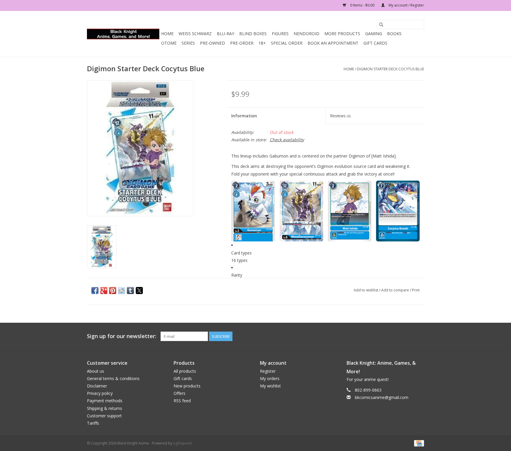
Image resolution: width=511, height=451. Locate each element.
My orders (269, 378)
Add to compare (395, 290)
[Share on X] (139, 290)
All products (185, 371)
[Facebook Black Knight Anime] (419, 336)
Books (394, 33)
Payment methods (104, 400)
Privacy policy (100, 393)
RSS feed (182, 400)
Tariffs (93, 423)
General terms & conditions (113, 378)
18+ (262, 43)
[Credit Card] (418, 442)
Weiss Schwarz (195, 33)
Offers (179, 393)
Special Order (287, 43)
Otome (169, 43)
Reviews (340, 116)
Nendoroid (306, 33)
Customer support (104, 415)
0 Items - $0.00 (362, 5)
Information (244, 116)
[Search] (381, 24)
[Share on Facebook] (94, 290)
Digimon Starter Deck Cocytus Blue (390, 69)
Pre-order (241, 43)
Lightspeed (182, 443)
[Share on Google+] (103, 290)
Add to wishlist (366, 290)
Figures (280, 33)
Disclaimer (97, 386)
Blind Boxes (253, 33)
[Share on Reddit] (121, 290)
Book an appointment (333, 43)
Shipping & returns (104, 408)
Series (188, 43)
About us (95, 371)
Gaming (373, 33)
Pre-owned (212, 43)
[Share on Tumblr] (130, 290)
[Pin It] (112, 290)
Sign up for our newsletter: (121, 336)
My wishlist (270, 386)
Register (268, 371)
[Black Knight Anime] (123, 34)
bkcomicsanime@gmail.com (381, 397)
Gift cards (375, 43)
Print (416, 290)
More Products (342, 33)
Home (167, 33)
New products (187, 386)
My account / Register (406, 5)
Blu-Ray (225, 33)
